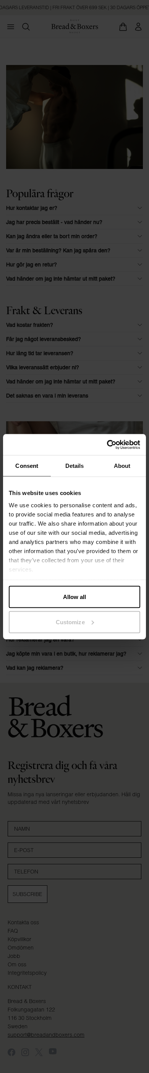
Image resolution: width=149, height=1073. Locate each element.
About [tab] (122, 466)
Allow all (74, 597)
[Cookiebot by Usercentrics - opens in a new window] (107, 445)
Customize (70, 621)
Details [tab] (74, 466)
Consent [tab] (26, 466)
